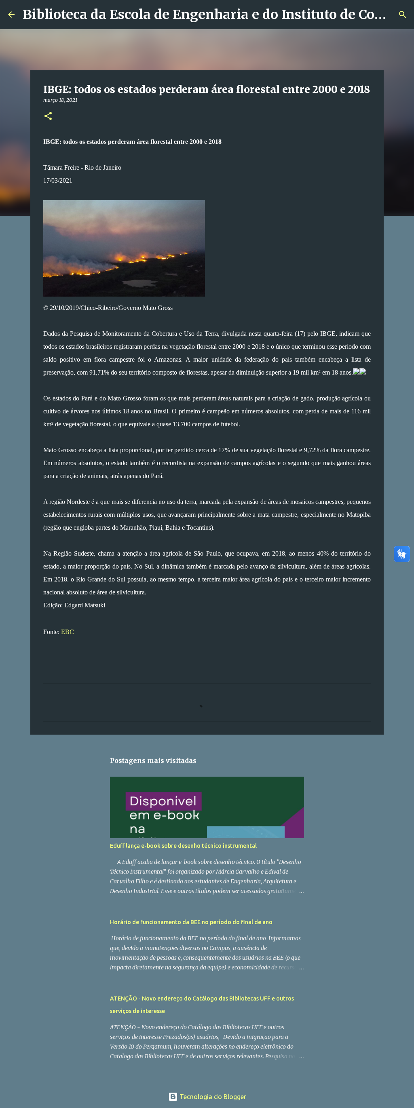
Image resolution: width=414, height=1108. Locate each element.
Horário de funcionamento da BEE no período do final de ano (191, 922)
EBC (67, 631)
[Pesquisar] (403, 14)
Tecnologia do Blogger (212, 1096)
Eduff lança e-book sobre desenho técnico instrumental (183, 846)
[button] (48, 116)
